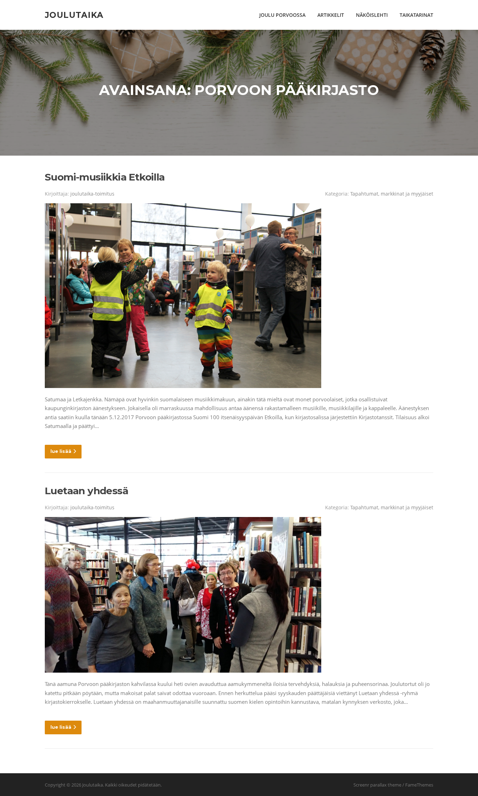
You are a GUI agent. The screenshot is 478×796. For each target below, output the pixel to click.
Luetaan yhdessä (86, 491)
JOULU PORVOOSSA (282, 15)
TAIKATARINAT (416, 15)
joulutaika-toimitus (92, 193)
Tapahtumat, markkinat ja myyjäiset (391, 193)
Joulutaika (74, 15)
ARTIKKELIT (330, 15)
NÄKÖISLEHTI (372, 15)
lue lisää (60, 451)
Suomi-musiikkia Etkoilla (105, 177)
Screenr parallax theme (377, 785)
